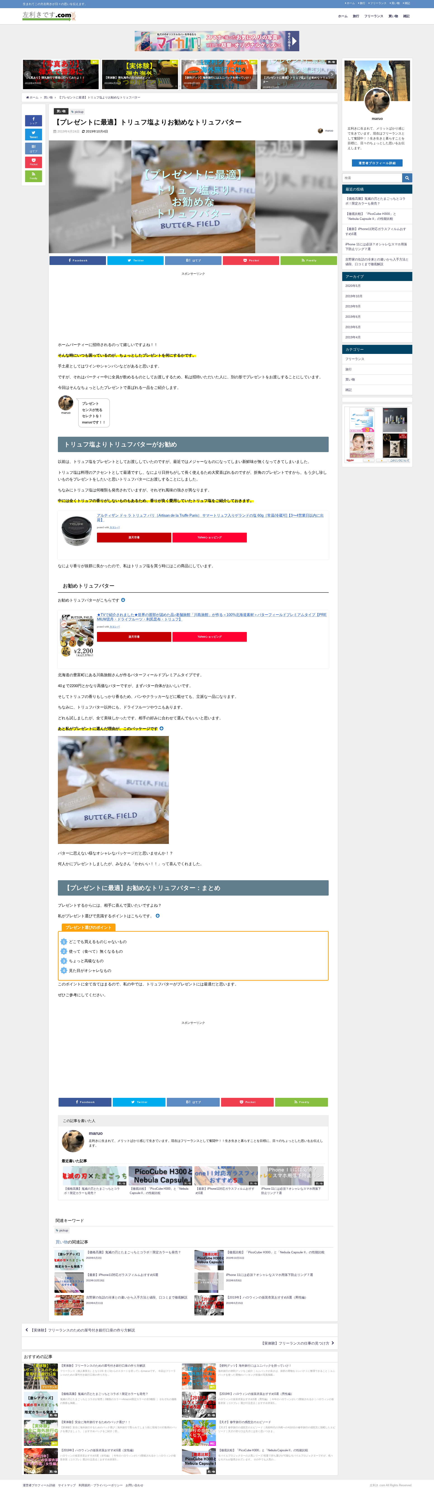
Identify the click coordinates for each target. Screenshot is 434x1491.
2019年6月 (353, 316)
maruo (329, 130)
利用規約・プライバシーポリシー (101, 1485)
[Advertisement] (193, 307)
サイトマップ (67, 1485)
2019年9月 (353, 306)
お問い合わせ (134, 1485)
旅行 (362, 3)
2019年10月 (354, 296)
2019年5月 (353, 327)
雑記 (407, 3)
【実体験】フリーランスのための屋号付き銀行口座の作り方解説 (82, 1330)
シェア (33, 123)
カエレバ (115, 527)
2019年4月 (353, 337)
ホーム (351, 3)
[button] (27, 74)
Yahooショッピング (210, 537)
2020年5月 (353, 285)
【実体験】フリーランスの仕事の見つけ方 (295, 1343)
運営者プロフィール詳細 (377, 163)
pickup (79, 111)
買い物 (396, 3)
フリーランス (378, 3)
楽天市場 (134, 537)
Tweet (34, 137)
